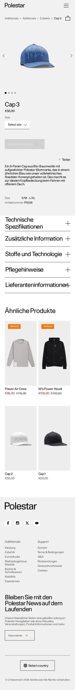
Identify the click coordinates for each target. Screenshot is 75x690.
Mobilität (10, 576)
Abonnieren (15, 635)
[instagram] (17, 523)
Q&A (41, 557)
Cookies (42, 570)
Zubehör (45, 18)
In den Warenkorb (20, 144)
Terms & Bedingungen (51, 552)
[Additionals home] (15, 5)
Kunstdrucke (12, 557)
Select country (38, 665)
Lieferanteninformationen (36, 285)
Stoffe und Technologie (33, 254)
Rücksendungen (47, 561)
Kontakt (42, 548)
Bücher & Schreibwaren (13, 571)
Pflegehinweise (24, 270)
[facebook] (8, 523)
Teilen (66, 159)
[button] (67, 18)
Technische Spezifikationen (24, 223)
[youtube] (37, 523)
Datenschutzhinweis (50, 566)
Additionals (11, 18)
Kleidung (10, 548)
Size (7, 117)
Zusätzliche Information (33, 239)
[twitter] (27, 523)
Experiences (12, 581)
